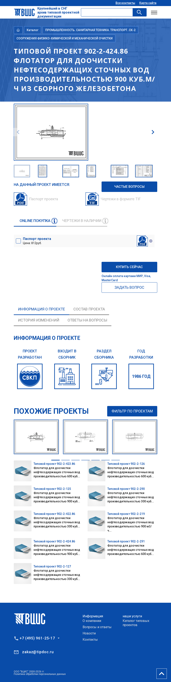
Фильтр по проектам (132, 411)
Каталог (32, 30)
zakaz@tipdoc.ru (38, 652)
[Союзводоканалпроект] (30, 376)
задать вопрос (129, 287)
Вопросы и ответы (97, 627)
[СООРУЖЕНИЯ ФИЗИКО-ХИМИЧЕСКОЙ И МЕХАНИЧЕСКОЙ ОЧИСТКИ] (104, 376)
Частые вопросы (129, 187)
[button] (153, 132)
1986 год (141, 376)
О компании (92, 621)
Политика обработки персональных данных (40, 674)
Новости (89, 633)
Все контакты (125, 3)
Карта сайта (147, 3)
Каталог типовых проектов (136, 623)
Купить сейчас (129, 267)
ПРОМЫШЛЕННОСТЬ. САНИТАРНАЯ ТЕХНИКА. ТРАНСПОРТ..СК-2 (90, 30)
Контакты (90, 640)
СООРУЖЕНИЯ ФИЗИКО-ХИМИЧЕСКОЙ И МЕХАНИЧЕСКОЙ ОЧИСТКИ (64, 38)
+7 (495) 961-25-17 (37, 638)
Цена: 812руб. (37, 241)
